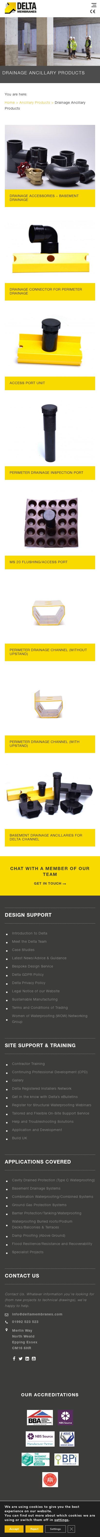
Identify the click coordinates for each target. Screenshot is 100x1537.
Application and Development (37, 1130)
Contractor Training (28, 1064)
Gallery (18, 1080)
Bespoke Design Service (32, 966)
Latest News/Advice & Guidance (39, 958)
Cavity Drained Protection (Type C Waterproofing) (53, 1180)
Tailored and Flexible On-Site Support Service (50, 1113)
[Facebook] (14, 1359)
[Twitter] (20, 1359)
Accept (14, 1529)
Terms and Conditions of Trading (40, 1008)
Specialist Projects (28, 1252)
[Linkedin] (27, 1359)
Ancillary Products (34, 102)
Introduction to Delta (29, 933)
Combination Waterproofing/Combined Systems (52, 1197)
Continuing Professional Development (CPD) (50, 1072)
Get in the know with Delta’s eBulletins (45, 1097)
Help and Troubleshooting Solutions (43, 1121)
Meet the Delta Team (29, 941)
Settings (55, 1529)
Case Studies (23, 950)
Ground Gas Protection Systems (39, 1205)
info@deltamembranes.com (37, 1314)
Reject (34, 1529)
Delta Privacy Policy (28, 983)
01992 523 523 (25, 1322)
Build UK (19, 1138)
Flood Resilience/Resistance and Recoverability (52, 1244)
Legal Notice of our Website (36, 991)
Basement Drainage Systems (36, 1188)
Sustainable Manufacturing (35, 999)
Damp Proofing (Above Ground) (38, 1235)
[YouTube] (34, 1359)
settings (61, 1520)
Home (10, 102)
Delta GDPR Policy (28, 974)
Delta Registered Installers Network (42, 1088)
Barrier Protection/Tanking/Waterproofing (47, 1213)
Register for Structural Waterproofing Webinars (52, 1105)
